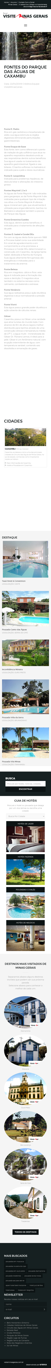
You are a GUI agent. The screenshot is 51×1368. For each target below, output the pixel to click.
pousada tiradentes (13, 1276)
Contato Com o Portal (26, 2)
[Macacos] (25, 1050)
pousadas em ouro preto (15, 1271)
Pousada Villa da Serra (12, 717)
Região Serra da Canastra (18, 1340)
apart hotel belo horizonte (16, 1285)
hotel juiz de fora (36, 1285)
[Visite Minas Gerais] (25, 17)
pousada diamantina (36, 1271)
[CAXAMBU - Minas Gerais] (25, 437)
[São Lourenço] (25, 1127)
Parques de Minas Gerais (18, 1335)
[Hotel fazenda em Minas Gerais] (25, 872)
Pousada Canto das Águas (14, 629)
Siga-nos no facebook (37, 7)
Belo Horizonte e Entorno (18, 1323)
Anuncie (14, 2)
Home (6, 2)
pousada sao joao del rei (15, 1281)
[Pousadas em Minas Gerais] (25, 905)
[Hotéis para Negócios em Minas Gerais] (25, 938)
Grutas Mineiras (13, 1333)
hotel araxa (10, 1290)
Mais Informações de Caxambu (18, 463)
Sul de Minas (12, 1345)
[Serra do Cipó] (25, 1164)
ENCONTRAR (25, 789)
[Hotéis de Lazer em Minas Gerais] (25, 839)
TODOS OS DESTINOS (25, 1232)
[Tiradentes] (25, 1202)
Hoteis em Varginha (26, 1290)
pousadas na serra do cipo (16, 1266)
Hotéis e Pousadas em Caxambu (19, 465)
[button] (4, 46)
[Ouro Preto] (25, 1088)
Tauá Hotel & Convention (13, 581)
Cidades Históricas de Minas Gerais (22, 1325)
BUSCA (10, 778)
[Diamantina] (25, 1012)
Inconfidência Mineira (12, 669)
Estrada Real (12, 1330)
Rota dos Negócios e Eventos (19, 1343)
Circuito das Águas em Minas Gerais (22, 1328)
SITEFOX (43, 1365)
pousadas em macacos (15, 1261)
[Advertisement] (25, 108)
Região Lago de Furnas (17, 1338)
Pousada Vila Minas (11, 761)
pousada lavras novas (32, 1276)
